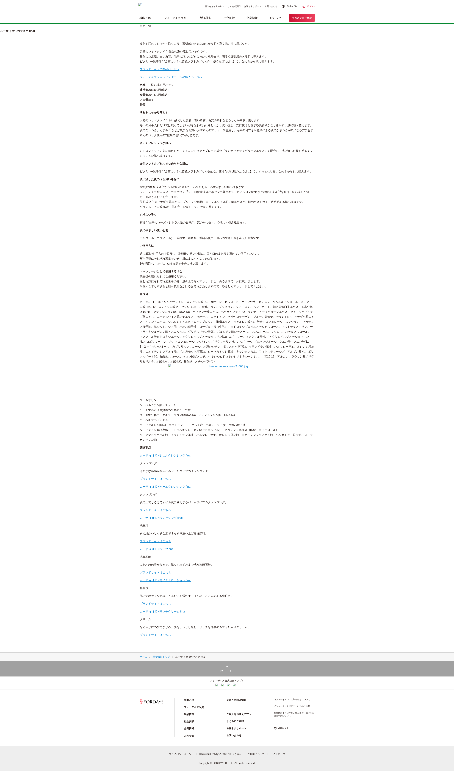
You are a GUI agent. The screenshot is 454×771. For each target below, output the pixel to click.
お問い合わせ (271, 6)
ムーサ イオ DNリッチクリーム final (163, 611)
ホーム (143, 656)
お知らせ (275, 18)
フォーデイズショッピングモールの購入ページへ (171, 77)
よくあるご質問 (235, 721)
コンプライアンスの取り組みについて (292, 699)
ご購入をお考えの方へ (213, 6)
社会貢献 (229, 18)
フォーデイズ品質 (175, 18)
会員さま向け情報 (302, 18)
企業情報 (252, 18)
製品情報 (205, 18)
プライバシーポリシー (181, 754)
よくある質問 (234, 6)
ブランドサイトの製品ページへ (159, 69)
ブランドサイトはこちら (155, 478)
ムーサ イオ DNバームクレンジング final (165, 486)
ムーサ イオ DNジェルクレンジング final (165, 455)
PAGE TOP (227, 671)
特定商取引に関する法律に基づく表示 (220, 754)
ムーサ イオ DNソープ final (157, 549)
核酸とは (145, 18)
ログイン (311, 6)
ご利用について (256, 754)
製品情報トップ (161, 656)
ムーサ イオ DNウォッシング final (161, 517)
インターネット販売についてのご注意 (292, 706)
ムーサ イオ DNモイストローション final (165, 580)
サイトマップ (277, 754)
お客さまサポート (252, 6)
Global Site (292, 6)
